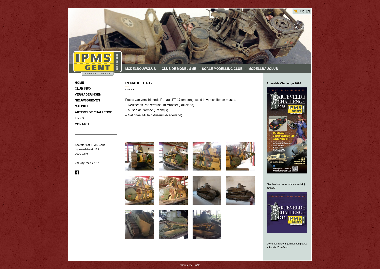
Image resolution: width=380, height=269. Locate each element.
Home (79, 82)
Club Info (83, 88)
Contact (82, 124)
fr (302, 11)
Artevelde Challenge (93, 112)
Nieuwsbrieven (87, 100)
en (308, 11)
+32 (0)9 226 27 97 (87, 163)
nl (296, 11)
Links (79, 118)
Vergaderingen (88, 94)
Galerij (81, 106)
